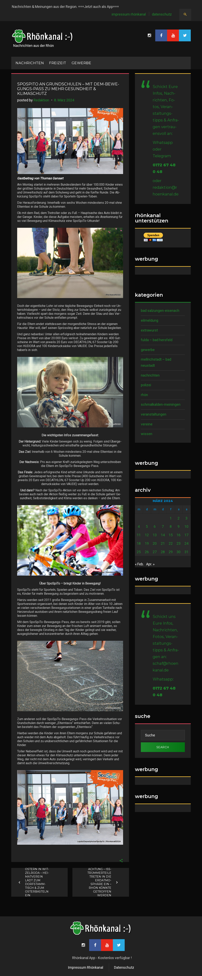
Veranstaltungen (153, 414)
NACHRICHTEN (30, 63)
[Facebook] (161, 35)
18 (139, 543)
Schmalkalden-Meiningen (160, 404)
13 (155, 535)
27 (155, 552)
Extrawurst (149, 330)
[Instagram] (149, 35)
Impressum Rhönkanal (129, 14)
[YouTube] (173, 35)
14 (163, 535)
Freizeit (57, 63)
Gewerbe (81, 63)
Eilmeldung (149, 320)
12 (147, 535)
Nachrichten (150, 375)
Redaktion (41, 100)
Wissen (146, 434)
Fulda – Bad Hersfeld (156, 340)
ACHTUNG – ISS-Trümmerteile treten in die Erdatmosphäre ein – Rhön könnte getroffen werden (99, 882)
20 (155, 543)
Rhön (144, 395)
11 (139, 535)
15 (171, 535)
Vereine (146, 424)
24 (186, 543)
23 (178, 543)
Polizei (146, 385)
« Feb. (139, 564)
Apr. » (150, 564)
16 (178, 535)
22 (171, 543)
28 (163, 552)
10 (186, 526)
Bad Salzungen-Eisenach (160, 310)
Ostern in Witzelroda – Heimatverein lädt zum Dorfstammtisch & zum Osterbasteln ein (37, 882)
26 (147, 552)
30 (178, 552)
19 (147, 543)
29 (171, 552)
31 (186, 552)
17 (186, 535)
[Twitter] (185, 35)
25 (139, 552)
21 (163, 543)
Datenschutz (162, 14)
